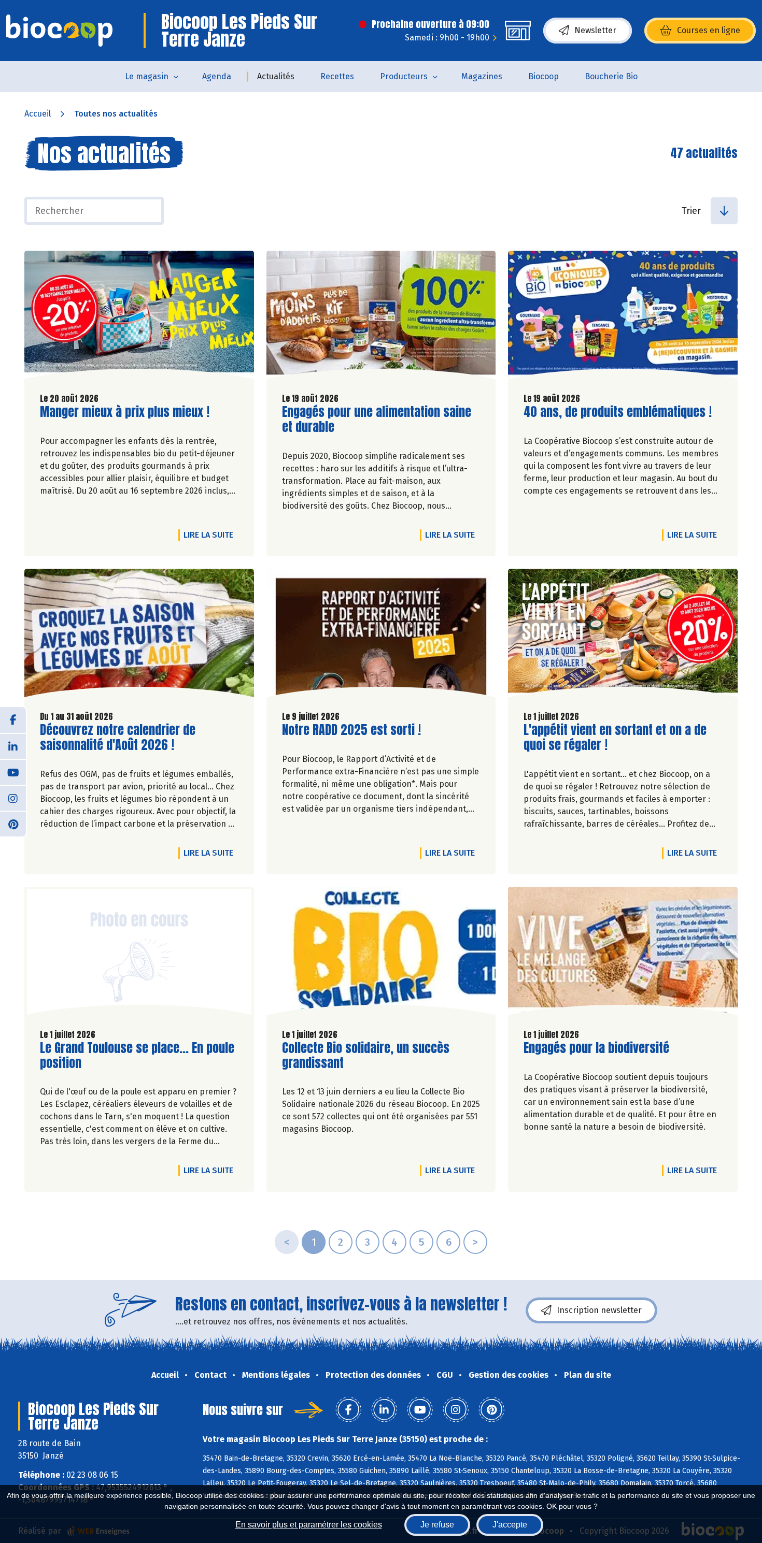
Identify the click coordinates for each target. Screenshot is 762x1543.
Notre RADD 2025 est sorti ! (351, 730)
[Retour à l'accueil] (59, 31)
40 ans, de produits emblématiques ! (618, 412)
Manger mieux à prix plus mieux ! (124, 412)
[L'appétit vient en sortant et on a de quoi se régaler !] (623, 635)
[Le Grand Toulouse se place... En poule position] (139, 953)
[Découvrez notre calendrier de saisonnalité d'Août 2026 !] (139, 635)
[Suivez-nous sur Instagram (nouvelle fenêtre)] (13, 798)
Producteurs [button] (404, 76)
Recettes (337, 76)
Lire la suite (211, 534)
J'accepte (509, 1524)
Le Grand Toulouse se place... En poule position (137, 1056)
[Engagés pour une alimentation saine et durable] (381, 317)
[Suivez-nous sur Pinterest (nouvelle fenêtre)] (13, 824)
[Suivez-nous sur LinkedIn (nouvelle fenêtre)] (13, 746)
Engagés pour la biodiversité (596, 1048)
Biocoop (543, 76)
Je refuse (437, 1524)
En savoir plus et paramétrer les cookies (308, 1524)
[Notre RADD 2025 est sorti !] (381, 635)
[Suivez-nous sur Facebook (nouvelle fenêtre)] (13, 720)
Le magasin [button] (146, 76)
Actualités (275, 76)
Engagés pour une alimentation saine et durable (376, 420)
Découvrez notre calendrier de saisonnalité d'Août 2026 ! (117, 738)
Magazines (481, 76)
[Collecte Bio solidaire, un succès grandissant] (381, 953)
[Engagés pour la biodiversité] (623, 953)
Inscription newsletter (599, 1310)
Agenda (216, 76)
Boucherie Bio (611, 76)
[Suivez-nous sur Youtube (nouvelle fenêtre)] (13, 772)
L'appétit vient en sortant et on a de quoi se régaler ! (615, 738)
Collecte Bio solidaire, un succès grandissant (365, 1056)
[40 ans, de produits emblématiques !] (623, 317)
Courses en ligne (708, 30)
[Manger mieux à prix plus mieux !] (139, 317)
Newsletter (595, 30)
